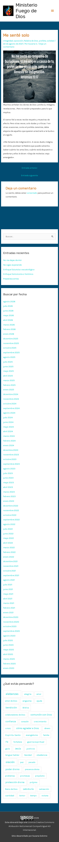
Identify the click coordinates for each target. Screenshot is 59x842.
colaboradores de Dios (15, 715)
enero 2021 (8, 612)
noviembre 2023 (11, 454)
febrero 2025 (9, 385)
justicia (30, 748)
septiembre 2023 (11, 464)
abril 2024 (8, 431)
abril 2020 (8, 654)
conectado (32, 193)
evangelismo (32, 735)
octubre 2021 (9, 570)
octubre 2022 (9, 515)
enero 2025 (8, 389)
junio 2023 (8, 478)
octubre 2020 (9, 626)
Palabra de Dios (31, 41)
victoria (45, 795)
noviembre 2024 (11, 399)
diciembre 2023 (10, 450)
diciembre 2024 (10, 394)
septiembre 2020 (11, 631)
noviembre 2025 (11, 343)
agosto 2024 (9, 413)
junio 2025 (8, 366)
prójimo (33, 782)
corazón (25, 721)
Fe (7, 741)
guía (7, 748)
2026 (36, 818)
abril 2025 (8, 375)
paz (22, 762)
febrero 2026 (9, 329)
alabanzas (12, 694)
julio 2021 (7, 584)
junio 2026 (8, 310)
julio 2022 (8, 529)
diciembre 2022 (10, 505)
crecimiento (40, 721)
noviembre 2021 (10, 566)
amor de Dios (11, 701)
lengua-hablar (12, 755)
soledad (50, 41)
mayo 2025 (8, 371)
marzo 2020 (9, 659)
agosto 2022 (9, 524)
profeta (42, 41)
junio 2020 (8, 645)
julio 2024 (8, 417)
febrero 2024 (9, 440)
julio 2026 (8, 306)
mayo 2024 (8, 427)
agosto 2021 (9, 580)
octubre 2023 (9, 459)
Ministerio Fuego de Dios (26, 10)
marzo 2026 (9, 324)
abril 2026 (8, 320)
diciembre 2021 (10, 561)
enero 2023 (8, 501)
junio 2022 (8, 533)
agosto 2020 (9, 635)
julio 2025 (8, 362)
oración (10, 762)
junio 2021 (8, 589)
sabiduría (28, 789)
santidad (9, 795)
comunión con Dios (41, 714)
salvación (44, 789)
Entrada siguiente (29, 175)
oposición (18, 41)
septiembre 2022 (11, 519)
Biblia (26, 707)
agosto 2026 (9, 301)
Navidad (28, 755)
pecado (32, 762)
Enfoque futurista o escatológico (18, 269)
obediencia (42, 755)
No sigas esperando (12, 265)
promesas (25, 776)
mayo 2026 (8, 315)
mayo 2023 (8, 482)
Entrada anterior (29, 168)
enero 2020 (8, 668)
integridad (8, 41)
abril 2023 (8, 487)
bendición (11, 707)
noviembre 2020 (11, 622)
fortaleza (17, 742)
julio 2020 (8, 640)
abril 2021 (7, 598)
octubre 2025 (9, 348)
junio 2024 (8, 422)
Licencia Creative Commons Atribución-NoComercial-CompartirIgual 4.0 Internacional (31, 826)
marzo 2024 (9, 436)
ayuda (39, 701)
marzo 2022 (9, 547)
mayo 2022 (8, 538)
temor (22, 795)
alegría (27, 694)
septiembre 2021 (11, 575)
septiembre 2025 (11, 352)
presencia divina (32, 769)
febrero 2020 (9, 663)
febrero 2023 (9, 496)
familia (46, 735)
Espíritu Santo (13, 735)
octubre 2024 (9, 403)
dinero (47, 728)
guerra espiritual (35, 742)
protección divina (14, 782)
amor (38, 694)
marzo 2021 (8, 603)
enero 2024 (8, 445)
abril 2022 (8, 543)
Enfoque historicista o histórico (18, 274)
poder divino (12, 769)
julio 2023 (8, 473)
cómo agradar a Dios (27, 728)
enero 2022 (8, 557)
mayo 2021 (8, 594)
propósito (40, 776)
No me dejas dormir (12, 260)
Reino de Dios (11, 789)
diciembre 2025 (10, 338)
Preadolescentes (11, 278)
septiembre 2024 (11, 408)
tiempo (33, 795)
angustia (27, 701)
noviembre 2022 (11, 510)
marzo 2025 (9, 380)
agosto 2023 (9, 468)
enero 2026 (8, 334)
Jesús (18, 748)
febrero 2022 (9, 552)
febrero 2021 (9, 608)
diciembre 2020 (10, 617)
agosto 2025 (9, 357)
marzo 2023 (9, 492)
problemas (10, 776)
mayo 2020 (8, 649)
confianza (10, 721)
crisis (8, 728)
